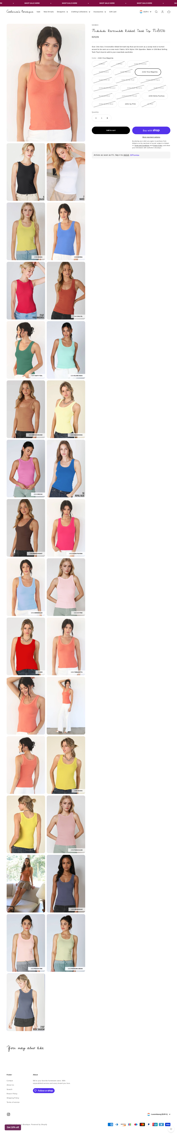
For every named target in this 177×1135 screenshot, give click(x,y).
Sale (38, 12)
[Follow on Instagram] (8, 1114)
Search (9, 1089)
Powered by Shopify (39, 1124)
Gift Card (112, 12)
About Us (10, 1085)
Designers (61, 12)
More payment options (151, 137)
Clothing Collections (79, 12)
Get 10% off (13, 1127)
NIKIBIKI (95, 25)
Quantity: (95, 112)
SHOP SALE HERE (15, 3)
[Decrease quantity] (96, 118)
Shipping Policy (13, 1098)
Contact (10, 1081)
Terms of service (13, 1102)
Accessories (98, 12)
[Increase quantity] (107, 118)
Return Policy (12, 1094)
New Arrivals (49, 12)
